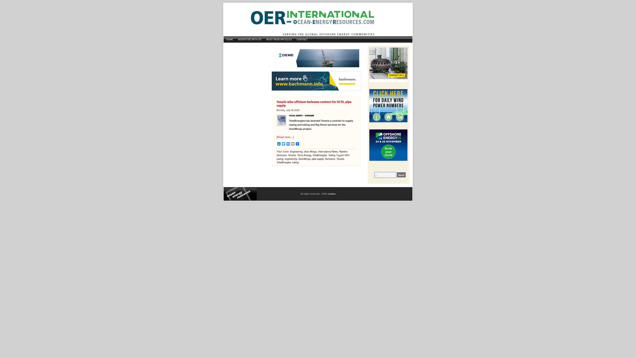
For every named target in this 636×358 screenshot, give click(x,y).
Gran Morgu (310, 151)
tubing (295, 162)
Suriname (282, 155)
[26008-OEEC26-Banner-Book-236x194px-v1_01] (388, 160)
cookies (331, 193)
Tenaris (292, 155)
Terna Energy (304, 155)
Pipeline (343, 151)
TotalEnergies (320, 155)
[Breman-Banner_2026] (388, 81)
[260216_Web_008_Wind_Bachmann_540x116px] (316, 90)
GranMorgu (304, 158)
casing (280, 158)
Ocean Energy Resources (315, 19)
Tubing (331, 155)
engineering (291, 158)
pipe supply (318, 158)
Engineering (296, 151)
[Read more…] (285, 137)
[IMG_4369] (316, 69)
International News (328, 151)
